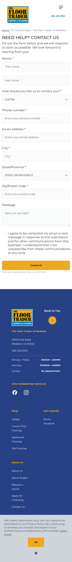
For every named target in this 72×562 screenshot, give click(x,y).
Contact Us (36, 265)
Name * (7, 58)
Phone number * (14, 110)
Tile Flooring (19, 448)
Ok (36, 542)
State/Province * (14, 167)
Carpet (16, 419)
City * (6, 148)
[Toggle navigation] (61, 7)
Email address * (13, 129)
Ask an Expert (20, 477)
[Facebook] (14, 392)
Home (5, 30)
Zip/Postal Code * (15, 186)
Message (8, 205)
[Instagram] (26, 392)
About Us (17, 470)
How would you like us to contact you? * (32, 91)
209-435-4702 (58, 16)
